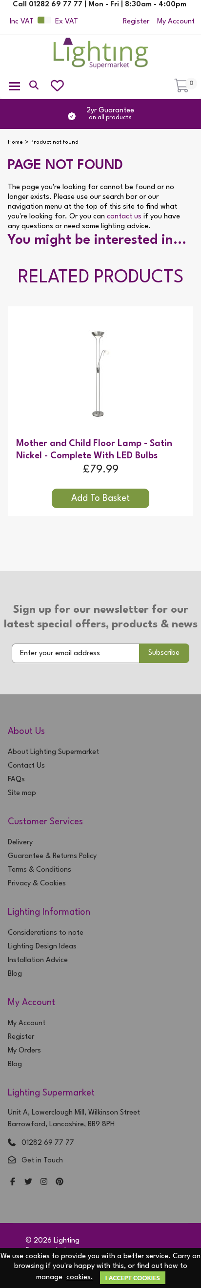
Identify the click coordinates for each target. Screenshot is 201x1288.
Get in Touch (42, 1160)
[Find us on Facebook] (13, 1182)
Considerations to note (45, 933)
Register (136, 21)
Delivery (20, 842)
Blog (15, 974)
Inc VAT (22, 21)
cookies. (79, 1277)
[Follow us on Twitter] (28, 1182)
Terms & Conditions (39, 870)
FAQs (16, 779)
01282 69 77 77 (47, 1143)
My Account (176, 21)
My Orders (24, 1050)
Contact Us (26, 766)
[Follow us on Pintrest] (59, 1182)
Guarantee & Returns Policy (52, 856)
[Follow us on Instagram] (44, 1182)
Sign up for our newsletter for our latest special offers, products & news (101, 617)
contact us (124, 216)
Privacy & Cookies (37, 883)
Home (15, 142)
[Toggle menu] (14, 85)
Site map (22, 793)
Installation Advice (38, 960)
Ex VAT (66, 21)
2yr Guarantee (110, 114)
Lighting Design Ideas (42, 946)
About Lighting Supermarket (53, 752)
